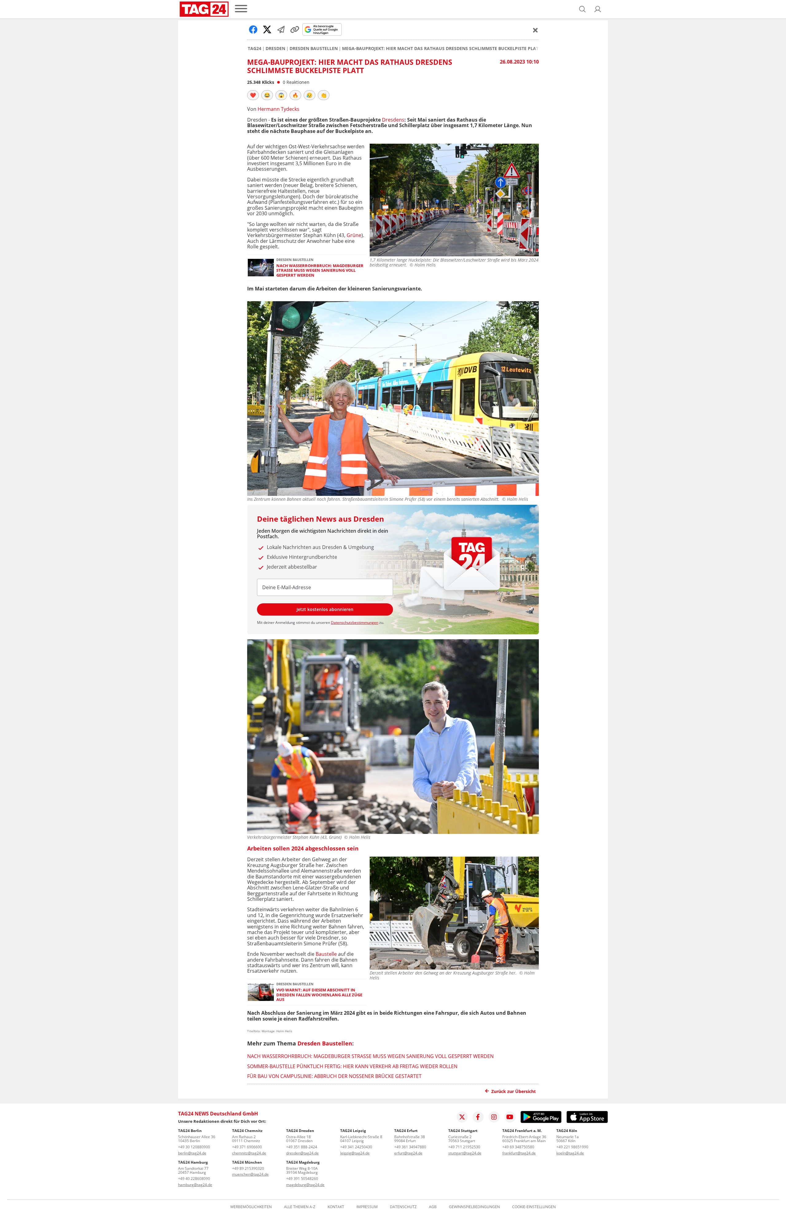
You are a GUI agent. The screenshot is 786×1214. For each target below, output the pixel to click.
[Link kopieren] (295, 29)
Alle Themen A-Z (299, 1207)
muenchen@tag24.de (250, 1174)
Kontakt (336, 1207)
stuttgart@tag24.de (464, 1153)
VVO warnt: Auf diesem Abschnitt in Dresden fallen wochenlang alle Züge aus (319, 995)
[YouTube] (510, 1117)
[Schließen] (535, 30)
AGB (433, 1207)
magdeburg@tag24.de (305, 1184)
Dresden (275, 48)
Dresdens (393, 119)
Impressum (367, 1207)
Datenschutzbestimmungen (354, 622)
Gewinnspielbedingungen (474, 1207)
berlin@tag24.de (192, 1153)
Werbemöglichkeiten (251, 1207)
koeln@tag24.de (570, 1153)
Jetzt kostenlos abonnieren (325, 609)
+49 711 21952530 (464, 1147)
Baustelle (326, 954)
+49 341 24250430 (356, 1147)
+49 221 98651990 (572, 1147)
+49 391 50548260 (302, 1178)
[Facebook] (478, 1117)
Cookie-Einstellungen (534, 1207)
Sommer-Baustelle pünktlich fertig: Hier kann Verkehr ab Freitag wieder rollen (352, 1066)
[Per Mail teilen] (281, 29)
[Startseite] (204, 9)
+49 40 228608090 (194, 1178)
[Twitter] (462, 1117)
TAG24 (254, 48)
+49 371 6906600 (247, 1147)
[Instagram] (494, 1117)
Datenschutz (403, 1207)
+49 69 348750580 (518, 1147)
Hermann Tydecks (278, 109)
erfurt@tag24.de (408, 1153)
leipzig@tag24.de (355, 1153)
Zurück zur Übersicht (513, 1091)
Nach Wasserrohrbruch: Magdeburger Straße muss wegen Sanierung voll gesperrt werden (320, 270)
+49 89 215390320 (248, 1168)
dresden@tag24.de (302, 1153)
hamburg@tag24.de (195, 1184)
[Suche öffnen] (582, 9)
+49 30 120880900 (194, 1147)
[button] (598, 9)
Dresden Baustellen (314, 48)
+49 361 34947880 (410, 1147)
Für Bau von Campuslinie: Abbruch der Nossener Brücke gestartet (334, 1076)
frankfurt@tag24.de (519, 1153)
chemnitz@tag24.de (249, 1153)
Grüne (354, 235)
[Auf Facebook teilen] (253, 29)
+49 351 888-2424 (301, 1147)
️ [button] (253, 95)
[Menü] (241, 9)
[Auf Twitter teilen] (267, 29)
